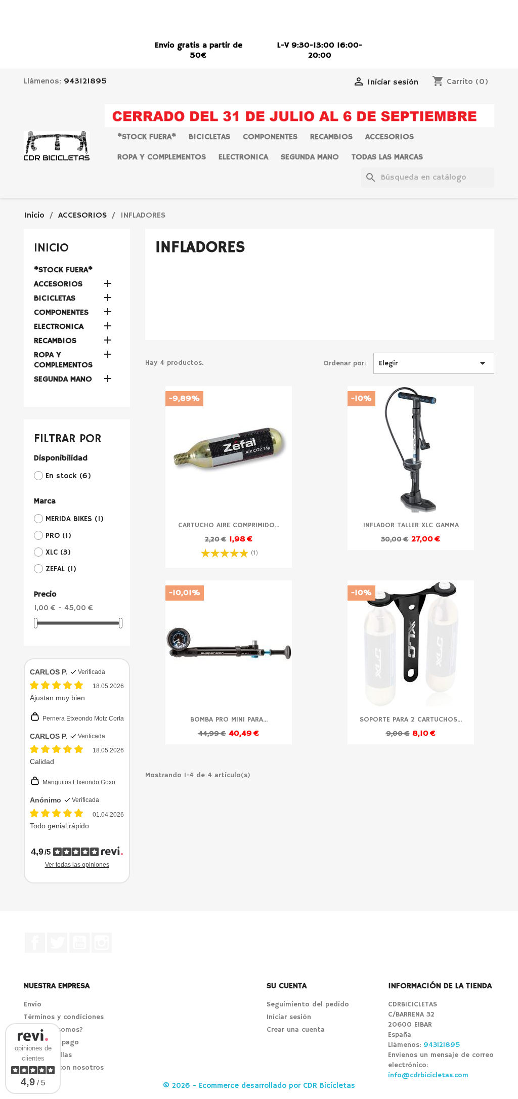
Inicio (51, 248)
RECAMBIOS (331, 137)
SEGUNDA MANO (310, 157)
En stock (68, 476)
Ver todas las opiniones (77, 864)
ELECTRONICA (243, 157)
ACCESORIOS (389, 137)
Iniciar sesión (289, 1017)
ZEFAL (61, 569)
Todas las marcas (387, 157)
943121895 (85, 81)
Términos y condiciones (64, 1017)
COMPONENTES (270, 137)
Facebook (35, 943)
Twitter (57, 943)
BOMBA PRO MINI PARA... (229, 719)
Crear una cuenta (296, 1029)
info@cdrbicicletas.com (428, 1075)
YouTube (79, 943)
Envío (32, 1004)
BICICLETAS (209, 137)
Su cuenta (287, 986)
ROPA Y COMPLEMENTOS (161, 157)
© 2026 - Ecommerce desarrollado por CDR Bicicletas (259, 1085)
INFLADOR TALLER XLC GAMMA (411, 525)
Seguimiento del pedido (308, 1004)
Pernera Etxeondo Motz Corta (83, 718)
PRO (58, 535)
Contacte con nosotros (64, 1067)
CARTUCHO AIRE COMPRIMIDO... (228, 525)
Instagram (102, 943)
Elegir (434, 363)
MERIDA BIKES (75, 519)
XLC (58, 552)
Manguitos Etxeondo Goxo (78, 782)
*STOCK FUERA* (146, 137)
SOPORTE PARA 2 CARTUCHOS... (411, 719)
